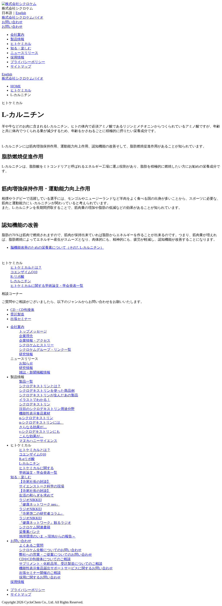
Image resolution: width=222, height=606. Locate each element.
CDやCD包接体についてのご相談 (45, 559)
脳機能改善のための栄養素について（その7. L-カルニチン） (57, 247)
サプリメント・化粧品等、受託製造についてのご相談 (60, 563)
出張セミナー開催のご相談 (40, 573)
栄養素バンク (29, 532)
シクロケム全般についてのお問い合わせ (50, 550)
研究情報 (26, 354)
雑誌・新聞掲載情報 (34, 372)
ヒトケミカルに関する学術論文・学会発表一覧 (46, 285)
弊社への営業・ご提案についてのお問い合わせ (55, 554)
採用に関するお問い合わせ (40, 577)
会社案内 (17, 34)
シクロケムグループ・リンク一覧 (45, 349)
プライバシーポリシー (27, 62)
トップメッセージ (33, 331)
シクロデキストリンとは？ (40, 386)
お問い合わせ (12, 22)
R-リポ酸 (17, 276)
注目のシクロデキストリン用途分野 (47, 409)
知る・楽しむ (20, 48)
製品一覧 (26, 381)
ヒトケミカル (20, 44)
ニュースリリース (24, 53)
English (21, 13)
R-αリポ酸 (27, 459)
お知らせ (26, 363)
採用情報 (17, 57)
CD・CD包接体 (22, 310)
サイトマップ (20, 66)
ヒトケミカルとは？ (26, 267)
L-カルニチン (20, 281)
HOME (15, 86)
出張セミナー (20, 319)
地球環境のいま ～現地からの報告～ (47, 536)
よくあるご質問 (31, 545)
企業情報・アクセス (34, 340)
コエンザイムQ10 (23, 272)
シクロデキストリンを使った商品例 (47, 390)
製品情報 (17, 39)
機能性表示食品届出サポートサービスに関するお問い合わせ (66, 568)
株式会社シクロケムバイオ (22, 17)
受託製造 (17, 314)
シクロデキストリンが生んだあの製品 (48, 395)
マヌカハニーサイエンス (38, 441)
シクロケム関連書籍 (34, 527)
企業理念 (26, 336)
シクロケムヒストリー (36, 345)
